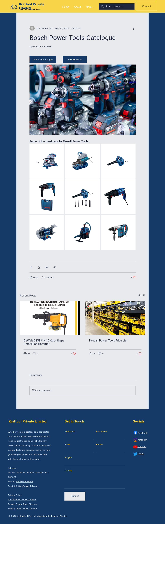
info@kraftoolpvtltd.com (25, 486)
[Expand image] (46, 161)
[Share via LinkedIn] (46, 267)
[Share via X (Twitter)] (38, 267)
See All (141, 295)
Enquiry (68, 470)
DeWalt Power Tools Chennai (22, 504)
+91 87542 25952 (24, 481)
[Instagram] (135, 439)
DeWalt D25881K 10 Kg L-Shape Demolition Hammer (44, 342)
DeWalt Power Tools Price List (108, 340)
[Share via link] (54, 267)
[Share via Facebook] (31, 267)
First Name (69, 431)
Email (67, 444)
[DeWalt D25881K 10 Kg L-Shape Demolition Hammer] (50, 318)
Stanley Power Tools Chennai (22, 508)
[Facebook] (135, 432)
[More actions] (134, 28)
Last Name (101, 431)
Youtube (141, 446)
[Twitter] (135, 454)
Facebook (142, 433)
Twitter (140, 453)
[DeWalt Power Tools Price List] (115, 318)
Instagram (142, 439)
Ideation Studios (59, 516)
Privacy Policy (15, 495)
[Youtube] (135, 446)
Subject (68, 457)
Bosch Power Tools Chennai (22, 499)
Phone (99, 444)
